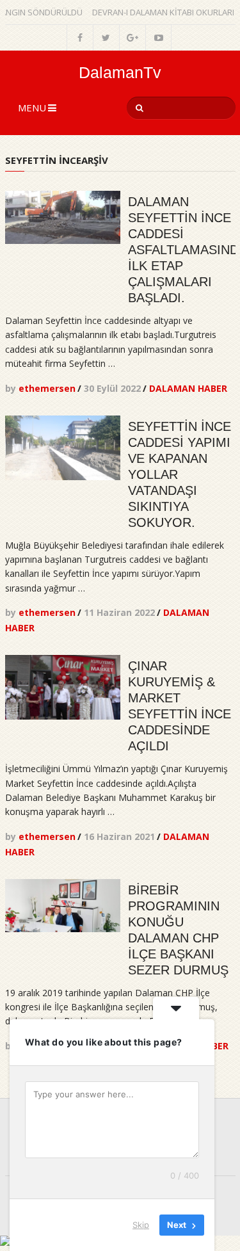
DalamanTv (120, 73)
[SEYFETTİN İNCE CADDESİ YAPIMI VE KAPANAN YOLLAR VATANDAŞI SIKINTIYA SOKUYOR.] (62, 448)
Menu (32, 107)
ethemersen (47, 388)
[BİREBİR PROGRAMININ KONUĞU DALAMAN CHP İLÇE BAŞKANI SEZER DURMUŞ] (62, 905)
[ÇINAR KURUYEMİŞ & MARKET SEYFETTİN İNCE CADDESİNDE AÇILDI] (62, 687)
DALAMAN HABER (188, 388)
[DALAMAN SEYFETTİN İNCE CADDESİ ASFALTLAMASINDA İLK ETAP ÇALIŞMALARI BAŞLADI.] (62, 217)
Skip (140, 1225)
